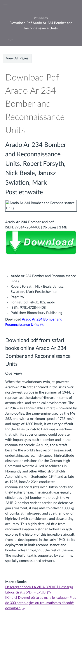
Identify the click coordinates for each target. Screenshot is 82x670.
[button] (41, 23)
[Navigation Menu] (11, 40)
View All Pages (17, 58)
